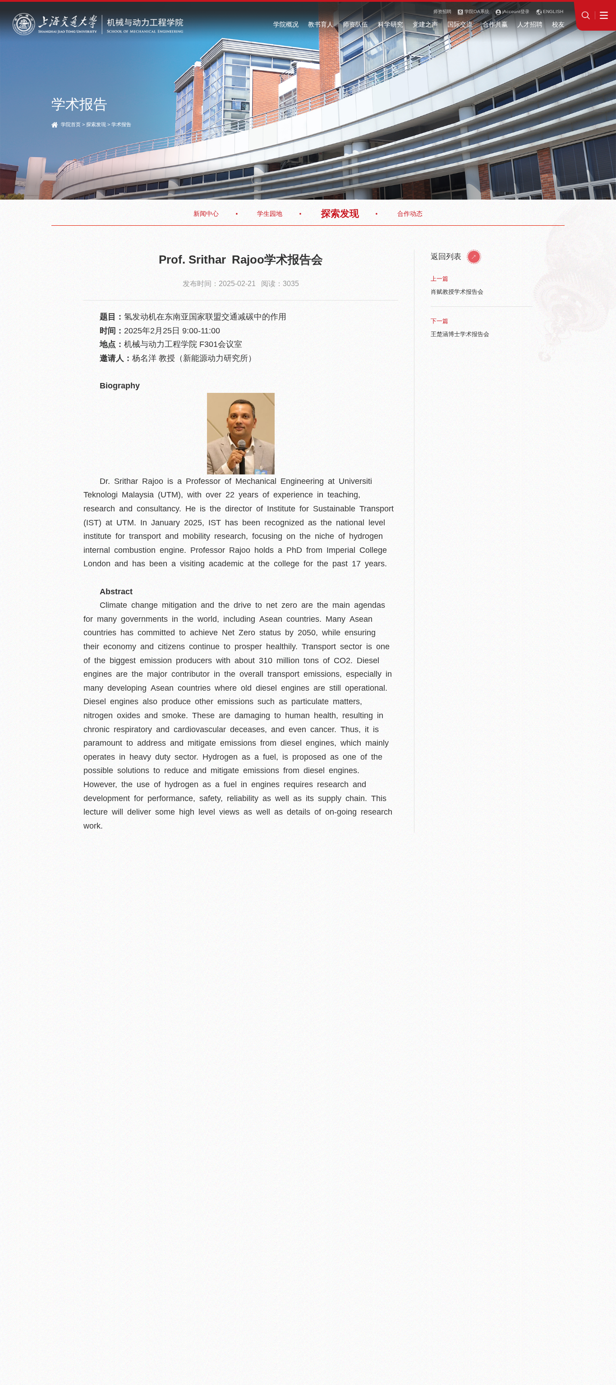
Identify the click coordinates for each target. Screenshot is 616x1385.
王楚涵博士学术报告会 (460, 334)
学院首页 (71, 124)
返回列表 (447, 256)
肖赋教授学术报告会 (457, 291)
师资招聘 (442, 11)
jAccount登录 (515, 11)
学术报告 (121, 124)
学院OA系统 (476, 11)
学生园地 (269, 213)
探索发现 (96, 124)
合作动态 (410, 213)
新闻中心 (206, 213)
